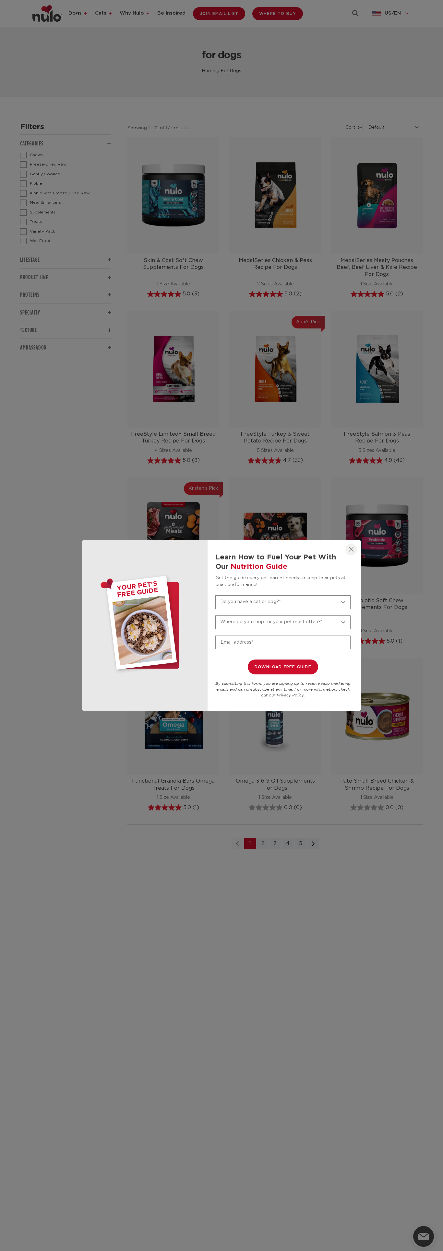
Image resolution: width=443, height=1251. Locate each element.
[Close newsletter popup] (351, 549)
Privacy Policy (290, 695)
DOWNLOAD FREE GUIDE (283, 667)
